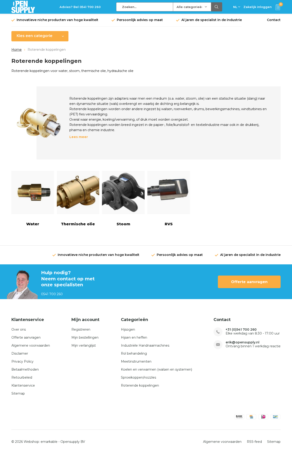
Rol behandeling (134, 353)
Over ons (18, 329)
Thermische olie (78, 224)
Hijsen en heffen (134, 337)
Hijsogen (128, 329)
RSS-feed (254, 442)
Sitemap (18, 393)
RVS (169, 224)
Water (32, 224)
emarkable (49, 442)
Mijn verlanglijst (83, 345)
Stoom (123, 224)
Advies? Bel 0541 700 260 (80, 7)
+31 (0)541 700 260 (241, 330)
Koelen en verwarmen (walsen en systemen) (156, 369)
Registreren (80, 329)
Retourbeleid (21, 377)
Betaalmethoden (25, 369)
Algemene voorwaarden (30, 345)
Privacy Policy (22, 361)
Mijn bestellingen (85, 337)
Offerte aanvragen (249, 282)
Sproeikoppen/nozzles (138, 377)
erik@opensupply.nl (242, 342)
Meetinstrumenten (136, 361)
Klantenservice (23, 385)
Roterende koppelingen (140, 385)
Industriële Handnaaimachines (145, 345)
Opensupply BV (72, 442)
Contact (274, 20)
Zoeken (216, 6)
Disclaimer (19, 353)
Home (16, 50)
